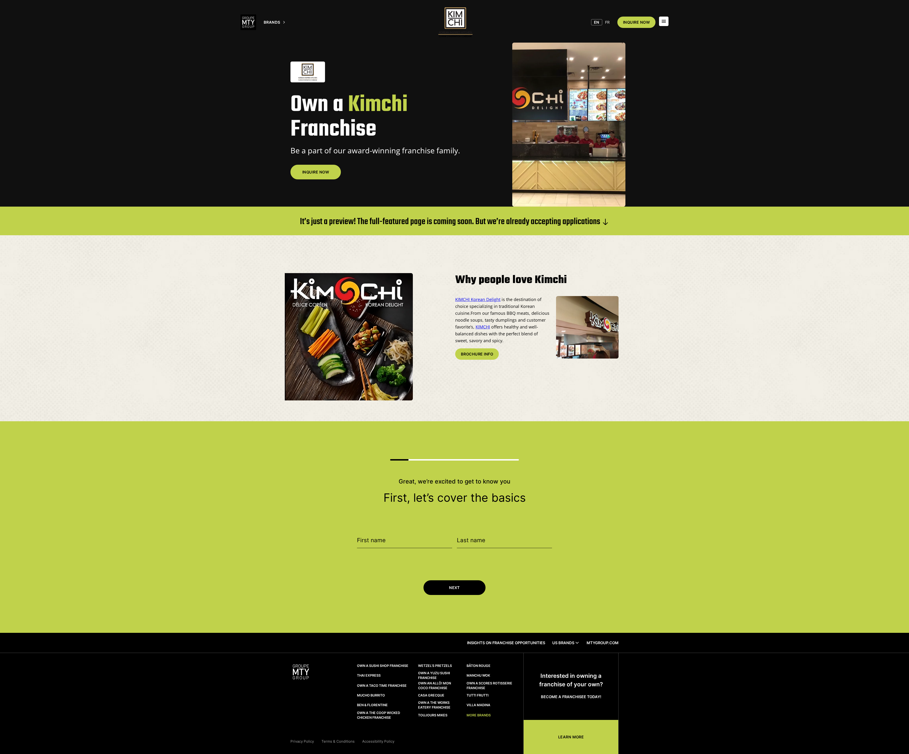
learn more (571, 737)
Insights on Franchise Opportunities (506, 642)
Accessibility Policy (378, 741)
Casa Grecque (431, 695)
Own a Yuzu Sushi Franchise (434, 675)
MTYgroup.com (603, 642)
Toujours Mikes (432, 715)
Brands (272, 22)
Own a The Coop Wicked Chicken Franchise (378, 715)
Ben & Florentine (372, 705)
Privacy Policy (302, 741)
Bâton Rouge (478, 666)
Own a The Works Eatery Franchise (434, 705)
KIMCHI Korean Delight (477, 299)
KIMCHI (483, 327)
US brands (563, 642)
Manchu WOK (478, 675)
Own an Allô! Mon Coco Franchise (434, 685)
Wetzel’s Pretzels (435, 666)
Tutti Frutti (478, 695)
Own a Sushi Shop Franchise (382, 666)
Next (454, 587)
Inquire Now (315, 172)
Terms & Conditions (338, 741)
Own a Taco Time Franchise (382, 685)
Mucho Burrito (371, 695)
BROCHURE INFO (477, 354)
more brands (479, 715)
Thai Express (369, 675)
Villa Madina (478, 705)
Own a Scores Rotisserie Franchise (489, 685)
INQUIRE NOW (636, 22)
